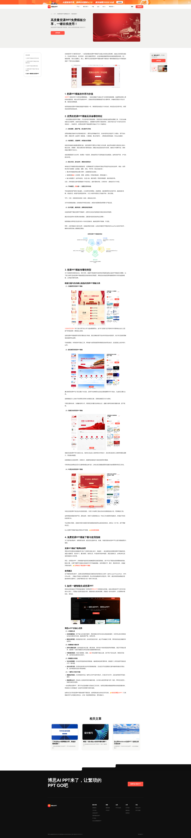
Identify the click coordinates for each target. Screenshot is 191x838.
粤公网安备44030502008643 (64, 834)
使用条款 (128, 813)
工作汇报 (94, 810)
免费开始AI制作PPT (135, 784)
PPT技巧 (107, 810)
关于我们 (128, 807)
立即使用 (57, 33)
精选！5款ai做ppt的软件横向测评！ (95, 741)
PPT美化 (94, 818)
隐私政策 (128, 810)
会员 (98, 6)
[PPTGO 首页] (52, 805)
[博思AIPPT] (61, 6)
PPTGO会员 (118, 807)
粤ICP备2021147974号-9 (77, 834)
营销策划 (94, 807)
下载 (93, 6)
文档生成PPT (95, 813)
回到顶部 (140, 834)
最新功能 (108, 807)
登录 (132, 6)
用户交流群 (138, 810)
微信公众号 (138, 807)
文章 (55, 13)
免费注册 (139, 6)
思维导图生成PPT (96, 815)
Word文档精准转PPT (96, 820)
